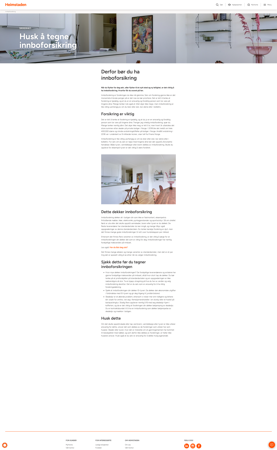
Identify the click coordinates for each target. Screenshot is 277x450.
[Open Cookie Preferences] (4, 445)
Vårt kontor (70, 448)
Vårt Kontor (129, 448)
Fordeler (98, 448)
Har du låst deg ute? (119, 247)
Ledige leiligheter (102, 445)
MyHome (69, 445)
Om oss (128, 445)
